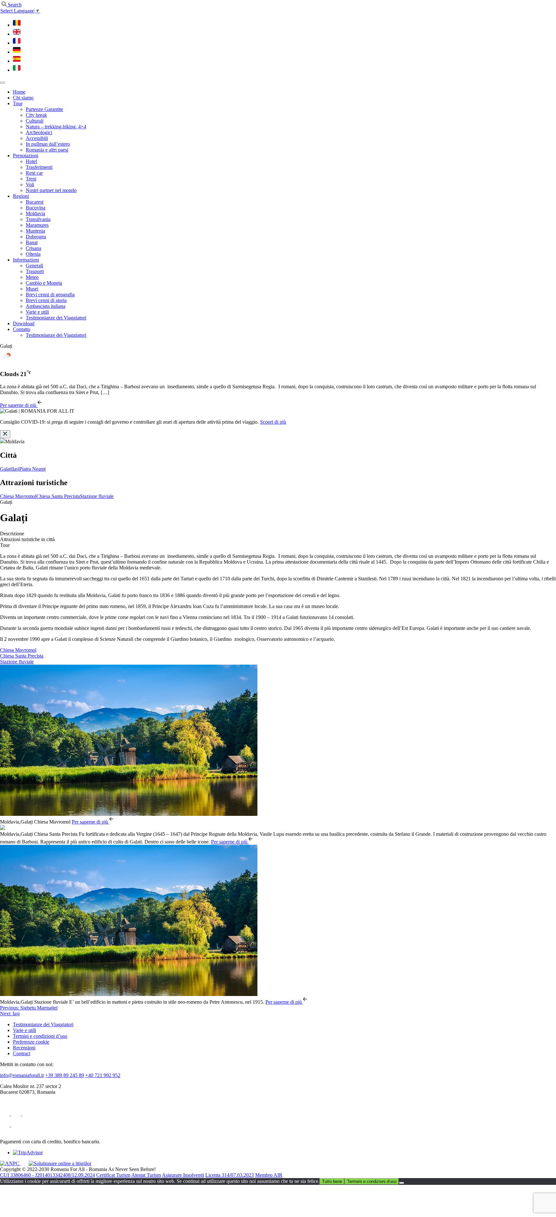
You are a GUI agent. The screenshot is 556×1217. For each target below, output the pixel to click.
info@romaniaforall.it (22, 1075)
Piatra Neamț (32, 469)
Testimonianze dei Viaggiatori (56, 317)
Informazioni (26, 260)
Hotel (31, 161)
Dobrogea (36, 236)
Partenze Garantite (44, 109)
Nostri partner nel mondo (51, 190)
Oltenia (33, 254)
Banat (32, 242)
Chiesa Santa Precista (58, 496)
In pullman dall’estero (48, 144)
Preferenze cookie (31, 1042)
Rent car (34, 173)
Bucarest (34, 202)
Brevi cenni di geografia (50, 294)
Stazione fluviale (97, 496)
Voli (30, 184)
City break (36, 115)
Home (19, 92)
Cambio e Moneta (44, 283)
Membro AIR (269, 1175)
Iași (15, 469)
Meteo (32, 277)
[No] (401, 1183)
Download (23, 323)
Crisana (33, 248)
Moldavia (35, 213)
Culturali (34, 121)
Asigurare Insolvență (183, 1175)
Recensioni (24, 1047)
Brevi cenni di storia (46, 300)
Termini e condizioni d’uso (40, 1036)
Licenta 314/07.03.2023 (229, 1175)
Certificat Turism (113, 1175)
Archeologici (39, 132)
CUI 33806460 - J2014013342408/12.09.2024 (47, 1175)
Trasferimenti (39, 167)
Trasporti (35, 271)
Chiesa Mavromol (18, 496)
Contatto (21, 329)
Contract (21, 1053)
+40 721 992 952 (102, 1075)
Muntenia (35, 231)
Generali (34, 265)
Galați (6, 469)
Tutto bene (332, 1181)
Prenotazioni (25, 155)
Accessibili (37, 138)
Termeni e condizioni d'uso (371, 1181)
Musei (32, 288)
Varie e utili (37, 312)
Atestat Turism (146, 1175)
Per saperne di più (19, 405)
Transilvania (38, 219)
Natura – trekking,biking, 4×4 (56, 126)
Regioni (21, 196)
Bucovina (35, 207)
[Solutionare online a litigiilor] (60, 1163)
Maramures (37, 225)
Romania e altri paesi (47, 149)
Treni (31, 178)
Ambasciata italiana (45, 306)
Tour (18, 103)
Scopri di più (273, 422)
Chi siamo (23, 97)
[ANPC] (10, 1163)
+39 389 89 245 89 (64, 1075)
